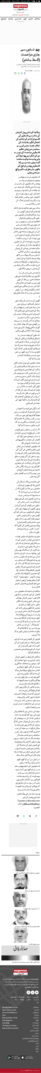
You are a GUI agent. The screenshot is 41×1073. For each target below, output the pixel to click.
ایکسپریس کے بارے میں (36, 999)
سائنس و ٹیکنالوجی (33, 1041)
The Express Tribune (9, 1025)
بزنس (37, 1046)
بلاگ (37, 1044)
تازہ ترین (30, 19)
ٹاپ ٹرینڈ (36, 1028)
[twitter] (29, 816)
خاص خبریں (18, 19)
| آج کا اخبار (26, 15)
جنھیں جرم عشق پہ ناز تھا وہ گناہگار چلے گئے (28, 873)
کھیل (25, 19)
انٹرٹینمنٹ (36, 1023)
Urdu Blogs (5, 1023)
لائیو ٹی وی (21, 15)
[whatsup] (23, 816)
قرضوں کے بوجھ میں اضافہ (32, 891)
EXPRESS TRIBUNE (5, 1)
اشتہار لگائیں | (15, 15)
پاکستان (10, 19)
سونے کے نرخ (35, 1036)
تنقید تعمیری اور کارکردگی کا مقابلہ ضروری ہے (27, 926)
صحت (37, 1033)
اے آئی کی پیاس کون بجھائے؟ (31, 909)
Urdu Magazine (7, 1020)
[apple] (27, 1058)
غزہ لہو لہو (36, 1012)
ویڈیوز (37, 1049)
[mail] (17, 816)
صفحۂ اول (37, 19)
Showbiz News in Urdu (9, 1007)
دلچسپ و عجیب (34, 1031)
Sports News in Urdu (9, 1010)
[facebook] (35, 816)
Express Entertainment (10, 1028)
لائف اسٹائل (35, 1025)
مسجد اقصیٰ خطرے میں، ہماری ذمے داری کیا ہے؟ (26, 962)
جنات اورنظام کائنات (34, 944)
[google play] (14, 1058)
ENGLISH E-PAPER (25, 1)
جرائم (37, 1051)
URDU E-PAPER (15, 1)
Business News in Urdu (9, 1018)
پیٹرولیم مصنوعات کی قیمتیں (30, 1038)
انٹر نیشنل (36, 1018)
